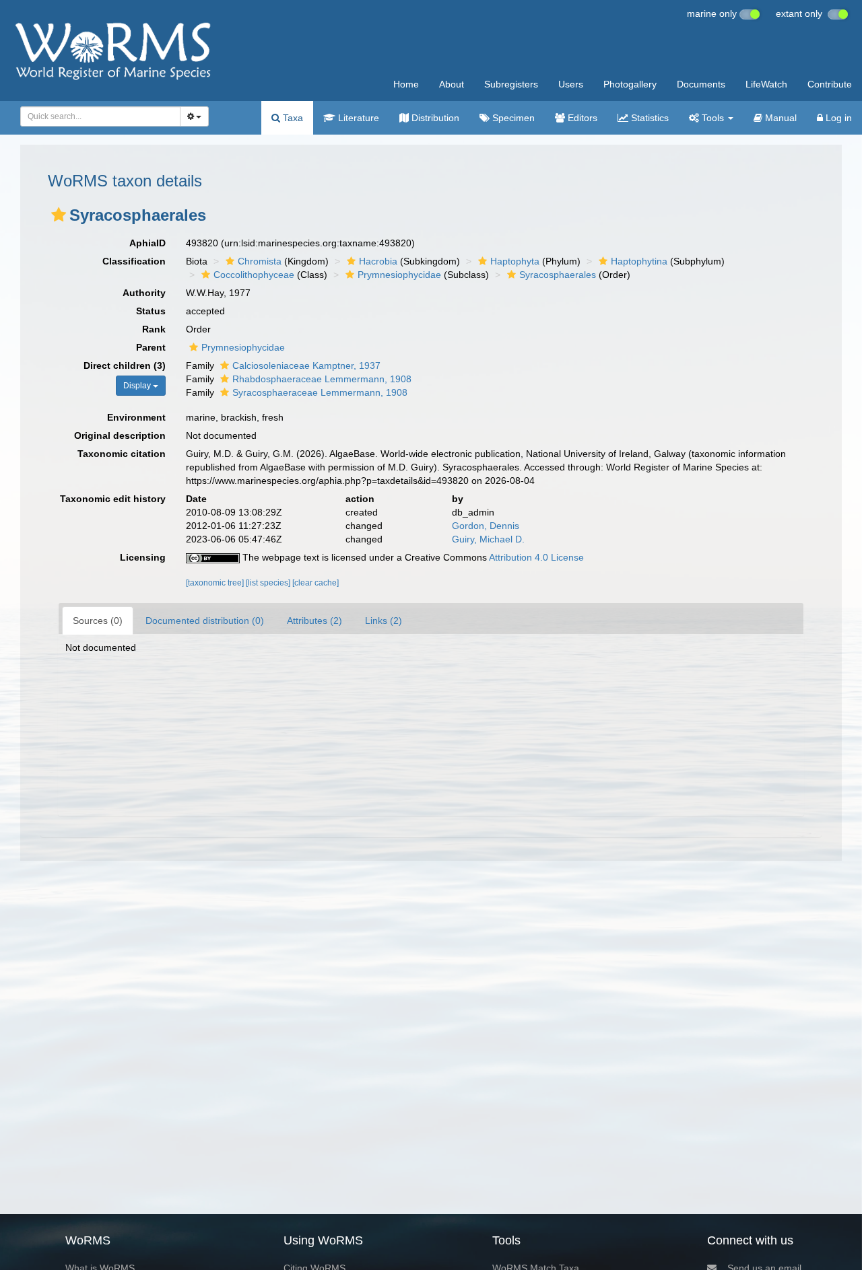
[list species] (269, 583)
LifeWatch (766, 84)
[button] (58, 215)
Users (570, 84)
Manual (779, 117)
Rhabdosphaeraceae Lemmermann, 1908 (321, 379)
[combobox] (100, 116)
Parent (151, 347)
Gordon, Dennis (485, 525)
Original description (120, 435)
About (451, 84)
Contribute (829, 84)
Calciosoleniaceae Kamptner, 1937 (306, 365)
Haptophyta (514, 261)
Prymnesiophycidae (399, 274)
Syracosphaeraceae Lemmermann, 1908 (319, 392)
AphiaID (147, 243)
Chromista (259, 261)
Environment (136, 417)
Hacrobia (378, 261)
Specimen (512, 117)
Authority (144, 292)
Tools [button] (713, 117)
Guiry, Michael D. (488, 539)
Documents (701, 84)
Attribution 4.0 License (536, 557)
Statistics (648, 117)
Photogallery (630, 84)
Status (151, 311)
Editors (581, 117)
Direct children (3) (125, 365)
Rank (154, 329)
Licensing (143, 557)
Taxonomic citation (121, 453)
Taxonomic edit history (113, 498)
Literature (357, 117)
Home (406, 84)
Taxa (291, 117)
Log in (837, 117)
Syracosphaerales (557, 274)
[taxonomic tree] (216, 583)
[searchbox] (96, 116)
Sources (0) (98, 620)
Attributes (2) (314, 620)
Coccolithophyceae (253, 274)
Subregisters (511, 84)
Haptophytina (639, 261)
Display (138, 385)
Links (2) (383, 620)
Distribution (434, 117)
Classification (134, 261)
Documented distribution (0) (204, 620)
